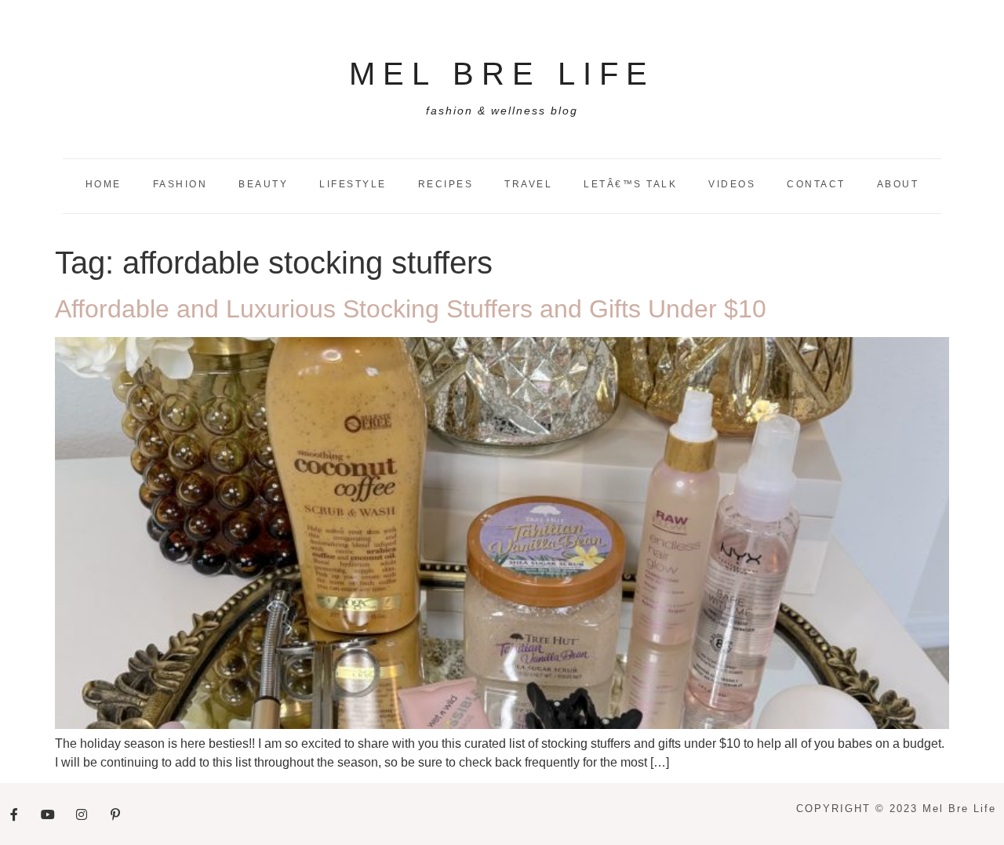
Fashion (180, 184)
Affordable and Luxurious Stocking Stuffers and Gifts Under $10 (410, 309)
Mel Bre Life (502, 73)
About (898, 184)
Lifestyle (353, 184)
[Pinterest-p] (115, 814)
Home (103, 184)
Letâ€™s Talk (630, 184)
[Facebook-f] (14, 814)
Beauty (263, 184)
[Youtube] (48, 814)
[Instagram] (81, 814)
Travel (528, 184)
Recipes (446, 184)
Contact (816, 184)
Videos (731, 184)
